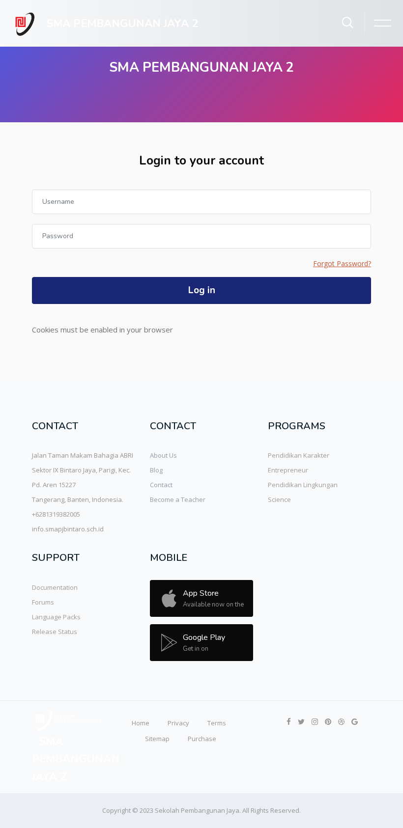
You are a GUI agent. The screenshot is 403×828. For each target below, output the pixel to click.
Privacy (178, 722)
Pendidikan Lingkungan (303, 484)
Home (140, 722)
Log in (201, 290)
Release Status (54, 631)
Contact (161, 484)
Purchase (202, 738)
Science (279, 499)
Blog (156, 470)
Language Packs (56, 616)
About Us (163, 455)
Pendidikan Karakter (298, 455)
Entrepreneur (288, 470)
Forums (43, 602)
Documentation (55, 587)
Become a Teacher (177, 499)
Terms (216, 722)
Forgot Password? (342, 263)
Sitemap (157, 738)
